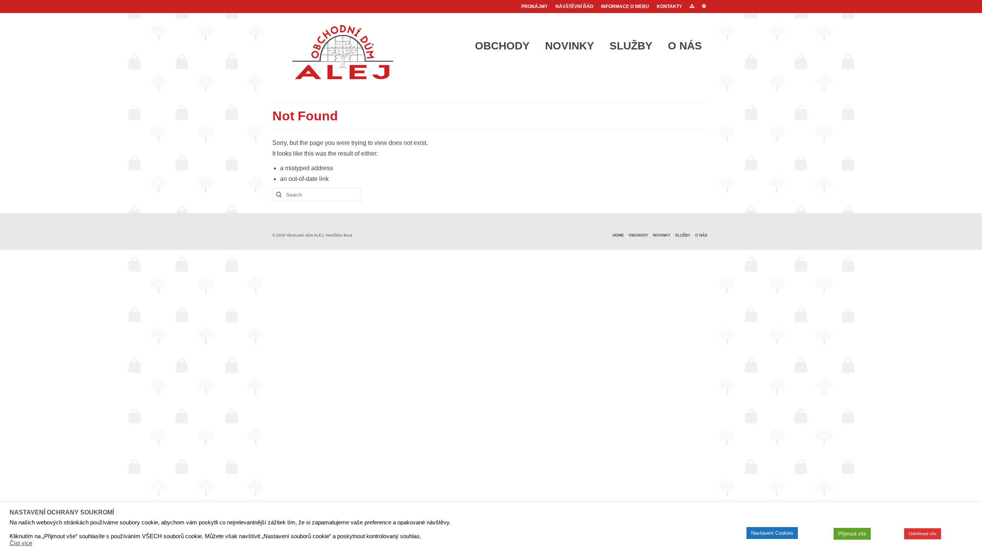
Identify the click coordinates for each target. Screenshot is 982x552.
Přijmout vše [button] (852, 534)
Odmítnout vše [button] (922, 533)
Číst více (21, 543)
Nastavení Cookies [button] (772, 533)
